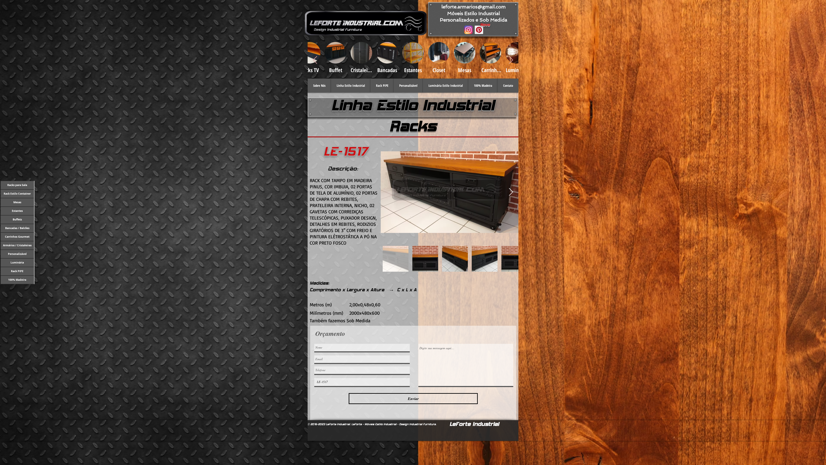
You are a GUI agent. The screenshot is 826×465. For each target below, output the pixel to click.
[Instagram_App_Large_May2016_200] (468, 30)
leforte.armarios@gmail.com (473, 6)
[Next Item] (511, 192)
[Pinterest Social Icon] (479, 30)
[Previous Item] (315, 60)
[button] (350, 86)
